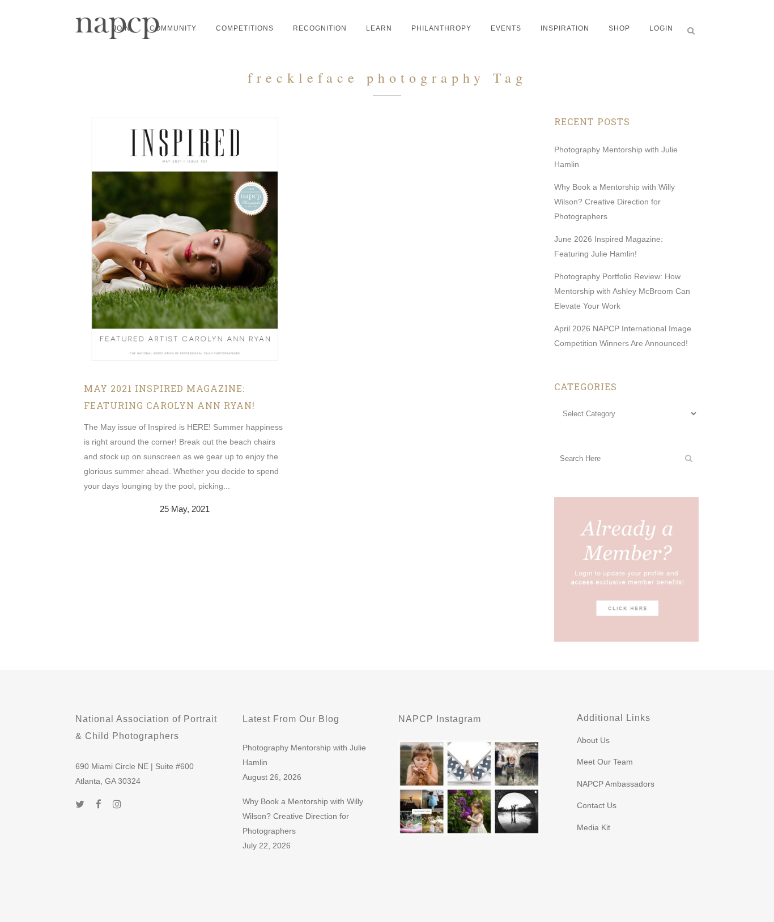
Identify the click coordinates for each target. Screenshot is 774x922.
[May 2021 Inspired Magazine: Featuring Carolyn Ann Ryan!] (184, 241)
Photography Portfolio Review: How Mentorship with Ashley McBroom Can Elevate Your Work (622, 291)
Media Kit (593, 827)
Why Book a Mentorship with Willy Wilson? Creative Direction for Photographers (614, 201)
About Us (593, 740)
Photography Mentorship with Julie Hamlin (304, 755)
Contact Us (596, 805)
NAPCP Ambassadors (615, 783)
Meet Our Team (605, 761)
